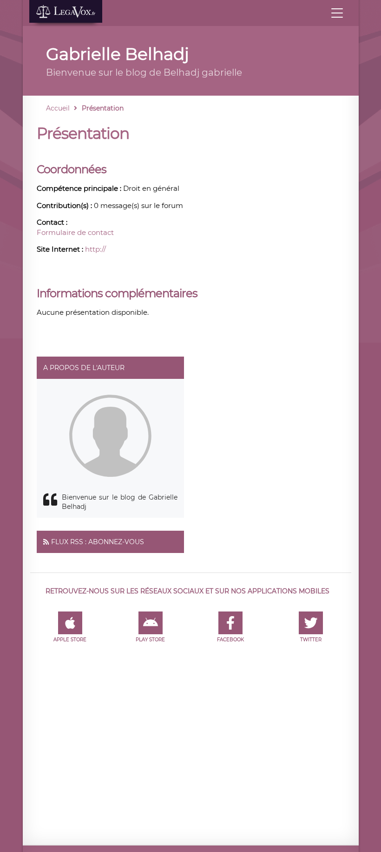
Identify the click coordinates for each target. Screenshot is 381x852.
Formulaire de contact (75, 232)
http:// (95, 249)
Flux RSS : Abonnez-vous (97, 542)
